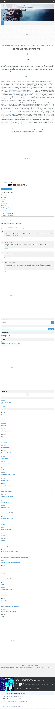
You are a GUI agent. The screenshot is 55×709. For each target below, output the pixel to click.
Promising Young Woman (8, 474)
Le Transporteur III (6, 431)
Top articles (37, 667)
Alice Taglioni (24, 46)
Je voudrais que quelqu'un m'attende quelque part (15, 557)
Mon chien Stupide (6, 453)
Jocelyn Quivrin (31, 45)
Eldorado (3, 415)
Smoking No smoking (9, 90)
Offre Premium (24, 669)
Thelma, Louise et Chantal (8, 611)
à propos (37, 688)
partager (29, 688)
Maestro (3, 524)
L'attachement (5, 458)
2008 (3, 45)
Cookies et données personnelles (35, 669)
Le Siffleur (3, 617)
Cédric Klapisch (12, 114)
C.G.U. (4, 669)
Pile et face (20, 90)
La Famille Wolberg (6, 491)
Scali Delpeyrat (21, 117)
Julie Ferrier (40, 45)
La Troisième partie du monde (9, 551)
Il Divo (2, 420)
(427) (4, 405)
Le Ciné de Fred (27, 6)
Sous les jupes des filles (7, 513)
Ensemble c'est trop (6, 486)
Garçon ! (3, 584)
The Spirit (3, 425)
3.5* (30, 46)
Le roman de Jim (5, 464)
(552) (3, 401)
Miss (2, 437)
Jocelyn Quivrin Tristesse (8, 496)
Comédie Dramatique (20, 45)
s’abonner (21, 688)
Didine (47, 111)
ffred (10, 345)
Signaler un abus (49, 667)
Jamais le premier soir (7, 518)
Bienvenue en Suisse (27, 81)
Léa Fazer (47, 45)
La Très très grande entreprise (9, 546)
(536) (6, 402)
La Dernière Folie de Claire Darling (10, 562)
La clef (36, 110)
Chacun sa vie (5, 502)
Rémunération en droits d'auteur (13, 669)
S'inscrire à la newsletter (7, 189)
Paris (4, 114)
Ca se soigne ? (49, 110)
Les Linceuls (4, 595)
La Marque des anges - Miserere (10, 606)
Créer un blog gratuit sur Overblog (27, 667)
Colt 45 (3, 573)
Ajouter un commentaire (12, 227)
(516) (3, 403)
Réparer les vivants (6, 568)
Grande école (4, 105)
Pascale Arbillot (9, 45)
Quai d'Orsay (4, 601)
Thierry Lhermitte (36, 46)
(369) (3, 406)
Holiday (3, 540)
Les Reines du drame (6, 589)
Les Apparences (5, 447)
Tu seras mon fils (5, 480)
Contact (42, 667)
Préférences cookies (48, 669)
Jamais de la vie (5, 507)
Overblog (36, 665)
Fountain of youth (6, 579)
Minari (3, 469)
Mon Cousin (4, 442)
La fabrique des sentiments (33, 117)
